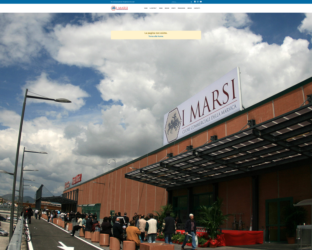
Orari (160, 8)
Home (145, 8)
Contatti (197, 8)
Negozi (167, 8)
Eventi (174, 8)
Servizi (189, 8)
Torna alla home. (156, 36)
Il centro (153, 8)
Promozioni (181, 8)
